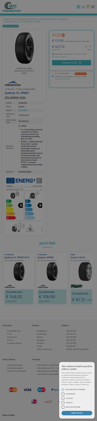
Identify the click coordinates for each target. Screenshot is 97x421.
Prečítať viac (85, 384)
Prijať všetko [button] (76, 413)
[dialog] (77, 390)
